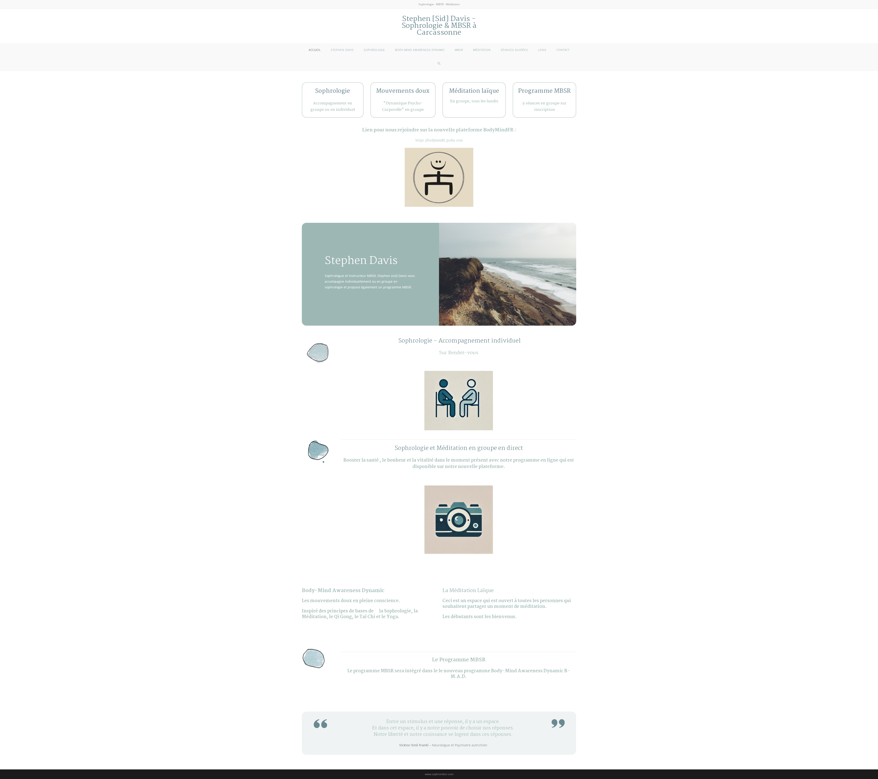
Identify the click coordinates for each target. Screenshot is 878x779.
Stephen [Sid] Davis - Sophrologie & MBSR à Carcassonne (439, 26)
